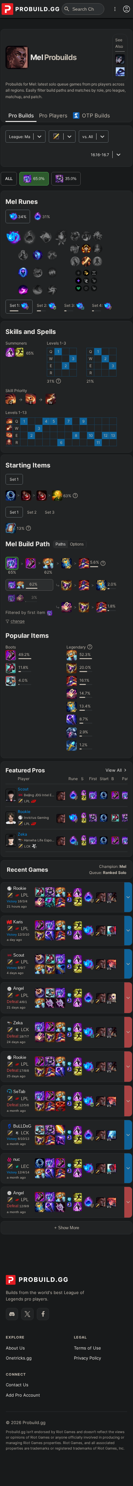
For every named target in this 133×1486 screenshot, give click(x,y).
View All (114, 770)
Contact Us (17, 1384)
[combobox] (82, 137)
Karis (18, 922)
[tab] (20, 116)
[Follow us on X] (27, 1314)
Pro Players (53, 115)
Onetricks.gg (19, 1357)
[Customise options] (126, 9)
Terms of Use (87, 1347)
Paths (61, 544)
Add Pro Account (23, 1395)
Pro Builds (21, 115)
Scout (18, 955)
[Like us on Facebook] (43, 1314)
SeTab (19, 1091)
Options (77, 544)
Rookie (19, 888)
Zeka (18, 1023)
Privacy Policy (87, 1357)
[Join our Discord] (12, 1314)
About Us (15, 1347)
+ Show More (66, 1227)
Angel (18, 988)
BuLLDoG (22, 1126)
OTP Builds (96, 115)
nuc (16, 1159)
